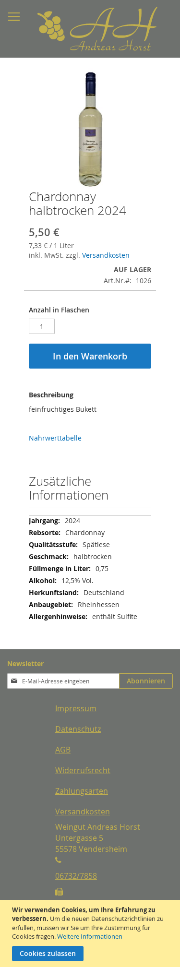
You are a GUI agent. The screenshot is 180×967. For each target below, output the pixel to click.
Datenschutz (78, 729)
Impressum (75, 708)
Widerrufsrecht (82, 770)
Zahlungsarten (81, 791)
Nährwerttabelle (55, 437)
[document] (91, 933)
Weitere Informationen (89, 936)
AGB (63, 749)
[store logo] (73, 29)
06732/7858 (76, 876)
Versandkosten (106, 255)
